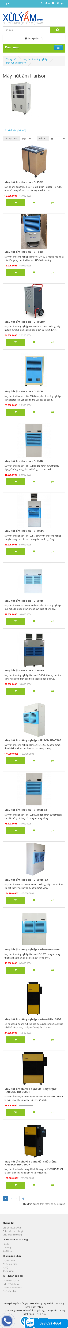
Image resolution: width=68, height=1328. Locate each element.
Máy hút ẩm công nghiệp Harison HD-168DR (33, 1019)
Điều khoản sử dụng (12, 1234)
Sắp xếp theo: (11, 138)
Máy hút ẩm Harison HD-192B (24, 461)
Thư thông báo (10, 1291)
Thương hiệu (9, 1260)
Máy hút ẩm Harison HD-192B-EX (26, 810)
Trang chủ (11, 59)
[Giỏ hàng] (58, 3)
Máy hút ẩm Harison (16, 62)
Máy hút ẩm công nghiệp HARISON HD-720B (33, 740)
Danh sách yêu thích (12, 1287)
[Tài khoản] (48, 3)
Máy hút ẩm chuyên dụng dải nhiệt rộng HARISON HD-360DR (30, 1090)
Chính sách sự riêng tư (13, 1231)
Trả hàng (7, 1247)
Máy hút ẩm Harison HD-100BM (25, 321)
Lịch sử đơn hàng (11, 1284)
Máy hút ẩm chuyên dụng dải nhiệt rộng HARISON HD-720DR (30, 1163)
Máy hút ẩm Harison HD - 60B (24, 252)
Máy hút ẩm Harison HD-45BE (24, 182)
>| (23, 1198)
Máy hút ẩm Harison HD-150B (24, 391)
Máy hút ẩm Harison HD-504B (24, 600)
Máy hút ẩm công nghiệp (36, 59)
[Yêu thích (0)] (53, 3)
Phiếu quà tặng (10, 1264)
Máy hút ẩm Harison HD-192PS (24, 531)
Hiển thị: (43, 138)
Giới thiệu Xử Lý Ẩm (12, 1227)
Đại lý (5, 1267)
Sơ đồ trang (8, 1251)
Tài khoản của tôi (11, 1280)
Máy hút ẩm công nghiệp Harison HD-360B (32, 949)
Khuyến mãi (8, 1271)
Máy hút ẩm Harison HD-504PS (24, 670)
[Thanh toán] (62, 3)
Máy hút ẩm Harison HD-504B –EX (26, 879)
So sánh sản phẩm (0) (15, 130)
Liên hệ (6, 1244)
